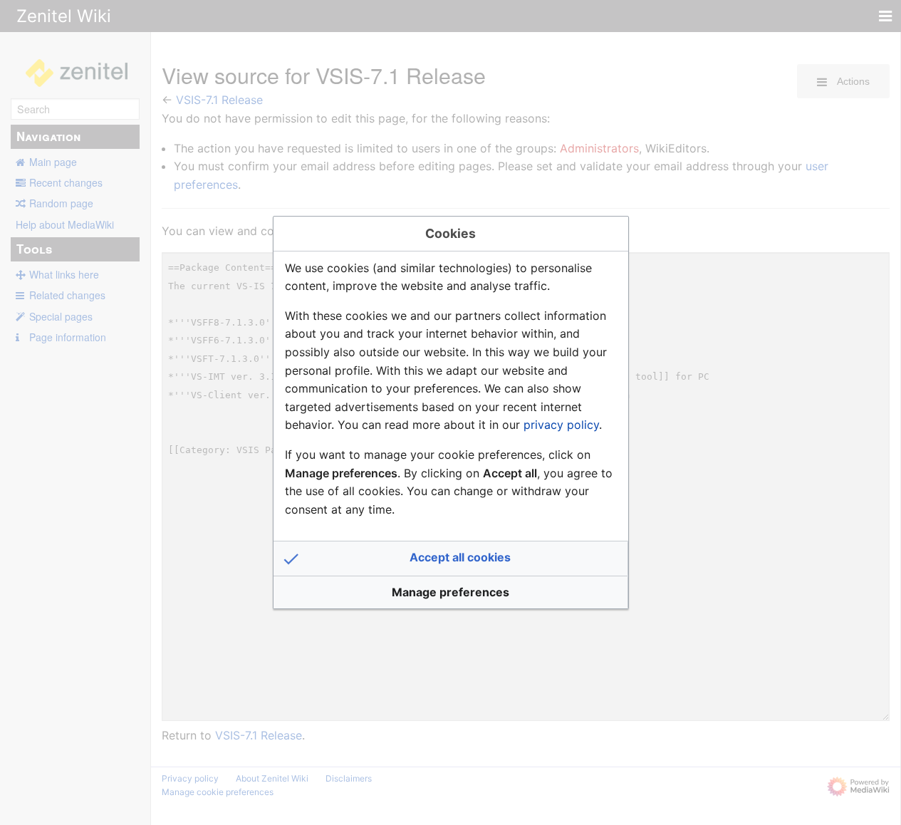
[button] (451, 558)
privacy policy (561, 424)
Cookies (450, 233)
